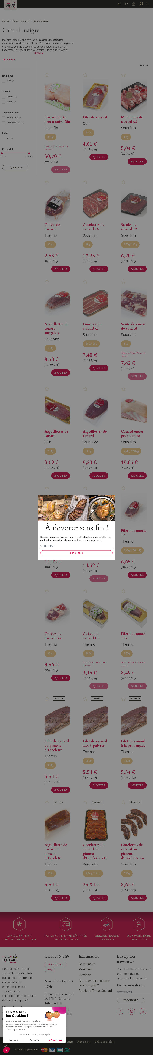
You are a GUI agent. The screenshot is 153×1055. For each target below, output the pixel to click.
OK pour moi (55, 1040)
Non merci (13, 1040)
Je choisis (34, 1040)
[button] (6, 1050)
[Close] (110, 500)
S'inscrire (76, 553)
